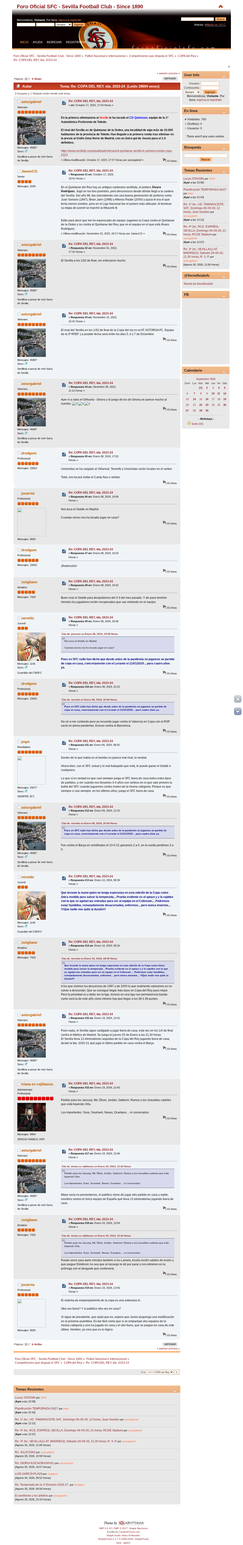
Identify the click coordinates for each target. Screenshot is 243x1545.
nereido (27, 618)
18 (218, 399)
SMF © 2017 (121, 1528)
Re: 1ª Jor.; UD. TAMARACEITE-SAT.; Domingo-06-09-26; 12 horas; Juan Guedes (67, 1419)
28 (194, 410)
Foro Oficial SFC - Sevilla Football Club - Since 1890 (80, 6)
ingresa (62, 20)
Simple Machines (138, 1528)
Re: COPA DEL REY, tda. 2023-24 (91, 101)
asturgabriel (31, 102)
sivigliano (29, 582)
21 (194, 404)
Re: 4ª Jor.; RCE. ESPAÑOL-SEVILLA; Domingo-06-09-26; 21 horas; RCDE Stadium (69, 1430)
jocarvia (27, 493)
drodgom (29, 453)
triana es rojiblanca (37, 1084)
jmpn (25, 742)
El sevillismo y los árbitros (31, 1495)
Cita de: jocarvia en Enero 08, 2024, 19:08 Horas (90, 634)
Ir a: (143, 1372)
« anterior (162, 73)
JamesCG (29, 171)
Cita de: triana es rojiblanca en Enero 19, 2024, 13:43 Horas (96, 1166)
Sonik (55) (197, 423)
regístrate (75, 20)
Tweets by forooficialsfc (198, 283)
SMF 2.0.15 (105, 1528)
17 (213, 399)
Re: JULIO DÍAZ (25, 1452)
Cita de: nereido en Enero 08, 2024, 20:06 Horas (89, 699)
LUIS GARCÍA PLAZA (28, 1473)
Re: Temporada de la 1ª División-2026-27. (42, 1484)
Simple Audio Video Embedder (123, 1535)
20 (187, 404)
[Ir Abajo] (238, 711)
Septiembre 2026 (205, 379)
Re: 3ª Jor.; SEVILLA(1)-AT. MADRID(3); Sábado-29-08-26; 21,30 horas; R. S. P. (66, 1441)
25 (218, 404)
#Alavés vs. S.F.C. (215, 24)
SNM (43, 1397)
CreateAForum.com (129, 1532)
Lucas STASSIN (25, 1397)
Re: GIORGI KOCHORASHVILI (34, 1463)
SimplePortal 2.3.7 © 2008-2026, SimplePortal (123, 1539)
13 (187, 399)
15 (200, 399)
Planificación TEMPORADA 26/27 (36, 1408)
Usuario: (194, 83)
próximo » (174, 73)
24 (213, 404)
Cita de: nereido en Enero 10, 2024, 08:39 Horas (89, 958)
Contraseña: (192, 87)
